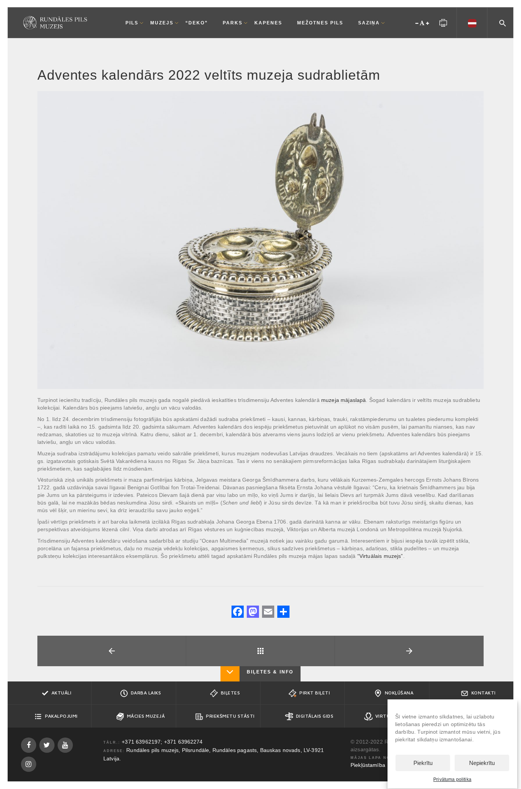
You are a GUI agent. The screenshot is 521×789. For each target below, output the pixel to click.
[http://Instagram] (28, 764)
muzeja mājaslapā (343, 400)
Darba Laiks (146, 693)
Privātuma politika (452, 779)
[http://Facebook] (28, 745)
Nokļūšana (399, 693)
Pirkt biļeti (314, 693)
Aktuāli (61, 693)
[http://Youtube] (65, 745)
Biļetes (230, 693)
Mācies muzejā (146, 716)
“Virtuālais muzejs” (380, 556)
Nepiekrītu (482, 763)
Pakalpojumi (61, 716)
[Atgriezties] (260, 651)
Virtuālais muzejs (399, 716)
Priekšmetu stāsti (230, 716)
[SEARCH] (502, 22)
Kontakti (483, 693)
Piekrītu (423, 763)
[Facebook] (237, 613)
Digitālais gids (315, 716)
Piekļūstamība (368, 765)
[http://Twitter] (47, 745)
